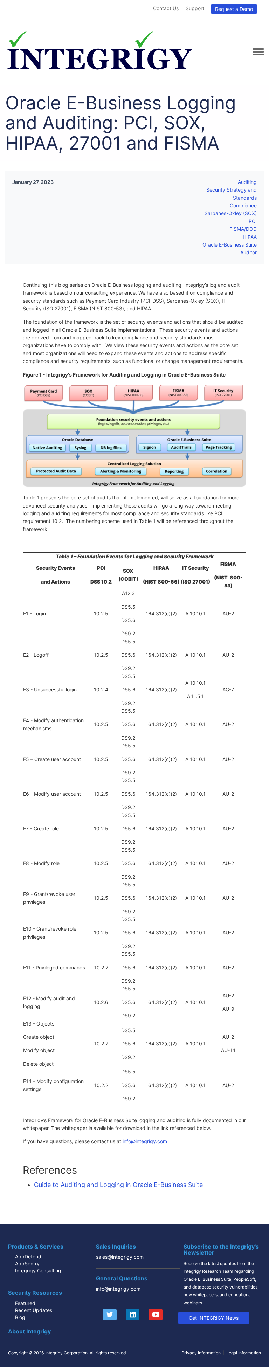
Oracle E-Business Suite (229, 245)
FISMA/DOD (243, 229)
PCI (253, 221)
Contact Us (166, 8)
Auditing (247, 182)
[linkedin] (129, 1315)
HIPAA (250, 237)
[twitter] (106, 1315)
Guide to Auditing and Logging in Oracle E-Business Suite (118, 1184)
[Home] (99, 51)
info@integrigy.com (145, 1141)
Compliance (243, 205)
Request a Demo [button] (234, 9)
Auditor (248, 252)
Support (195, 8)
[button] (213, 1318)
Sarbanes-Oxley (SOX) (231, 213)
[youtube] (152, 1315)
